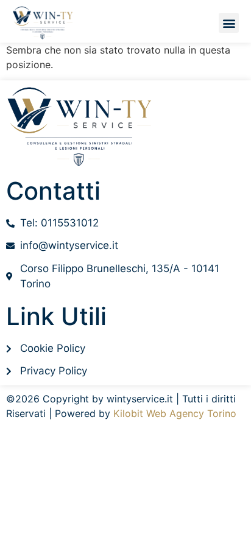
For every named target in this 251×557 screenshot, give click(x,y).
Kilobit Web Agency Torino (174, 413)
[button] (229, 23)
